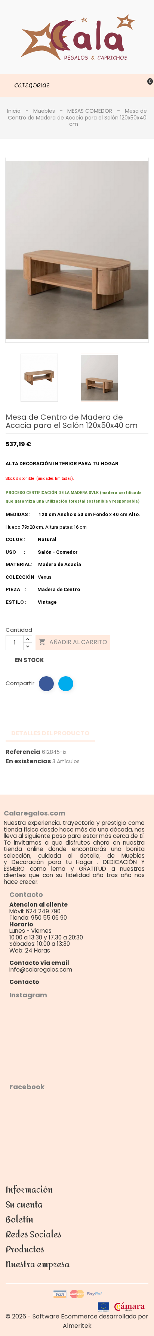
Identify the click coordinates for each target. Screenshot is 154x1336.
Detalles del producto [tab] (50, 733)
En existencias (28, 761)
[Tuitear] (65, 683)
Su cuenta (24, 1205)
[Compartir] (46, 683)
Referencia (23, 752)
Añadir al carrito (72, 642)
